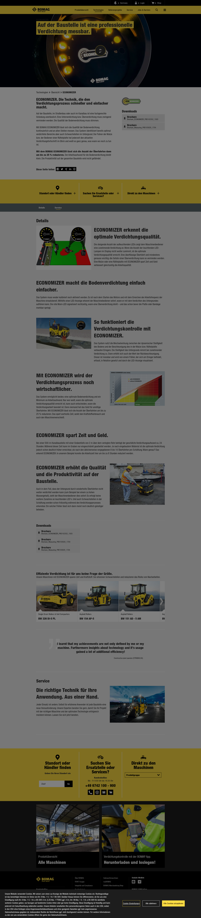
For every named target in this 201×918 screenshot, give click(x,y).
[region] (100, 903)
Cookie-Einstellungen (131, 903)
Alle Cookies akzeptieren (173, 903)
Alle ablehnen (151, 903)
